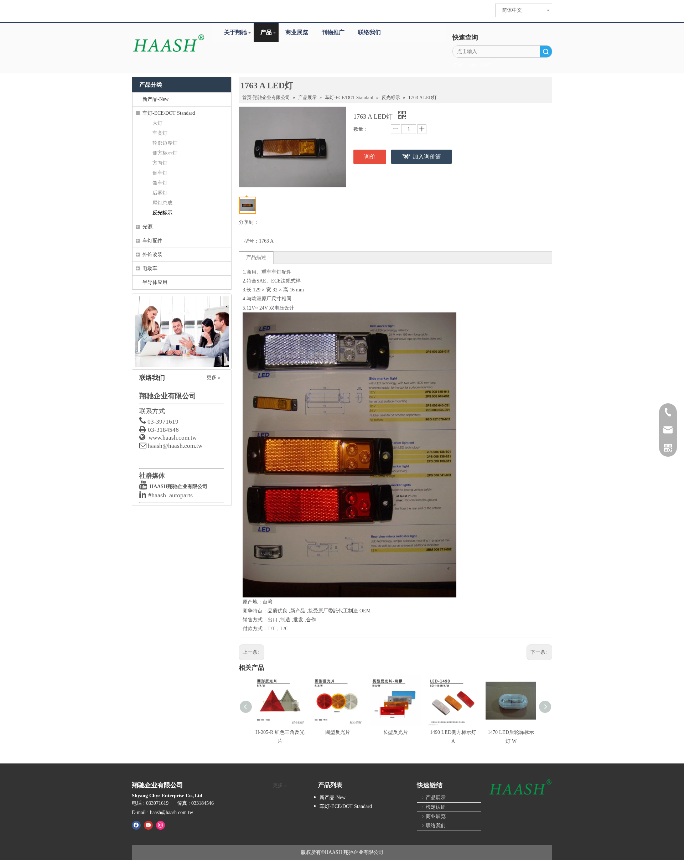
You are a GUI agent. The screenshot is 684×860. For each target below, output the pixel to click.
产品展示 (436, 797)
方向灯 (159, 163)
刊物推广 (333, 32)
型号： (251, 241)
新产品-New (155, 99)
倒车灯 (159, 173)
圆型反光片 (337, 732)
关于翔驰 (235, 32)
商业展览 (296, 32)
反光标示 (162, 213)
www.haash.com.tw (173, 437)
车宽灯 (159, 133)
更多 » (214, 377)
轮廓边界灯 (164, 143)
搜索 (546, 51)
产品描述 (256, 257)
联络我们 (369, 32)
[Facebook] (136, 825)
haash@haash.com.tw (175, 445)
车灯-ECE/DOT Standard (168, 113)
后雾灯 (159, 193)
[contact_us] (182, 332)
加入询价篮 (427, 157)
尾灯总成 (162, 203)
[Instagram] (160, 825)
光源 (147, 226)
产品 (266, 32)
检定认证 (436, 807)
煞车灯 (159, 183)
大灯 (157, 123)
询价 (369, 157)
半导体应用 (154, 282)
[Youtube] (148, 825)
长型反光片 (395, 732)
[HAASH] (520, 788)
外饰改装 (152, 254)
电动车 (149, 268)
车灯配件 (152, 240)
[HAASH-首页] (168, 43)
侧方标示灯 (164, 153)
